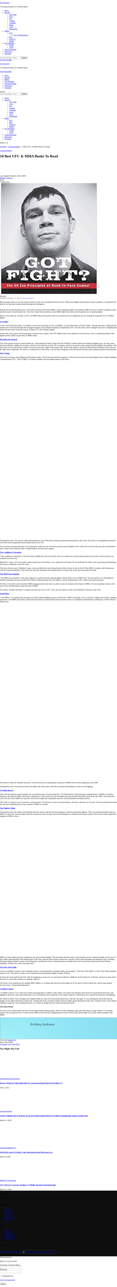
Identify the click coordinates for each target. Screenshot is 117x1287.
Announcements (14, 147)
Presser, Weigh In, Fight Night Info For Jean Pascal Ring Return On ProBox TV (31, 1083)
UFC (14, 1040)
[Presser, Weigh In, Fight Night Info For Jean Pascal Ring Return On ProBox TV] (18, 1077)
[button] (5, 60)
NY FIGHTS (5, 3)
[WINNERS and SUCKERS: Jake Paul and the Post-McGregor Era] (16, 1146)
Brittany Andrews (6, 178)
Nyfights (3, 147)
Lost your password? (7, 1280)
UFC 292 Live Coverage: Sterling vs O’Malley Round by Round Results (28, 1185)
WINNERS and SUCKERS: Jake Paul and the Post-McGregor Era (26, 1152)
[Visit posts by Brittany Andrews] (7, 174)
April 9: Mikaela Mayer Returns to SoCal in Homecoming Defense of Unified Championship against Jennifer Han (44, 1116)
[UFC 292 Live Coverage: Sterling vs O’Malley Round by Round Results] (19, 1178)
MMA (10, 1040)
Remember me (7, 1276)
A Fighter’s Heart (6, 989)
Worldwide (4, 1079)
